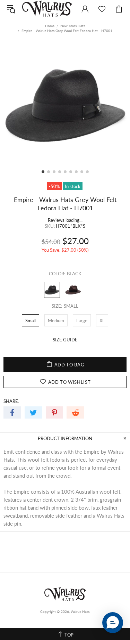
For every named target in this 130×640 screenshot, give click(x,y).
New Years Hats (72, 26)
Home (49, 26)
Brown (73, 290)
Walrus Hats (47, 9)
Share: (11, 401)
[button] (112, 622)
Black (52, 290)
